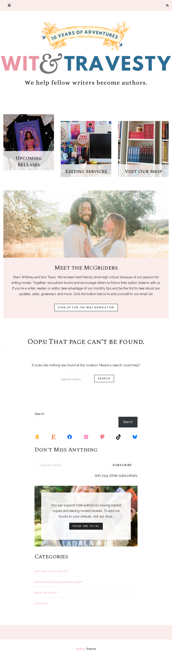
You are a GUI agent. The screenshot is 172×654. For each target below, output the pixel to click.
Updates (41, 603)
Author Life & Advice (51, 571)
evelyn (81, 649)
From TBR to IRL (86, 526)
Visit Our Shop (143, 171)
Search (39, 414)
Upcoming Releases (29, 161)
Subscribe (122, 465)
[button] (9, 5)
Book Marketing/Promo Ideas (58, 582)
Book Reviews (45, 592)
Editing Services (86, 171)
